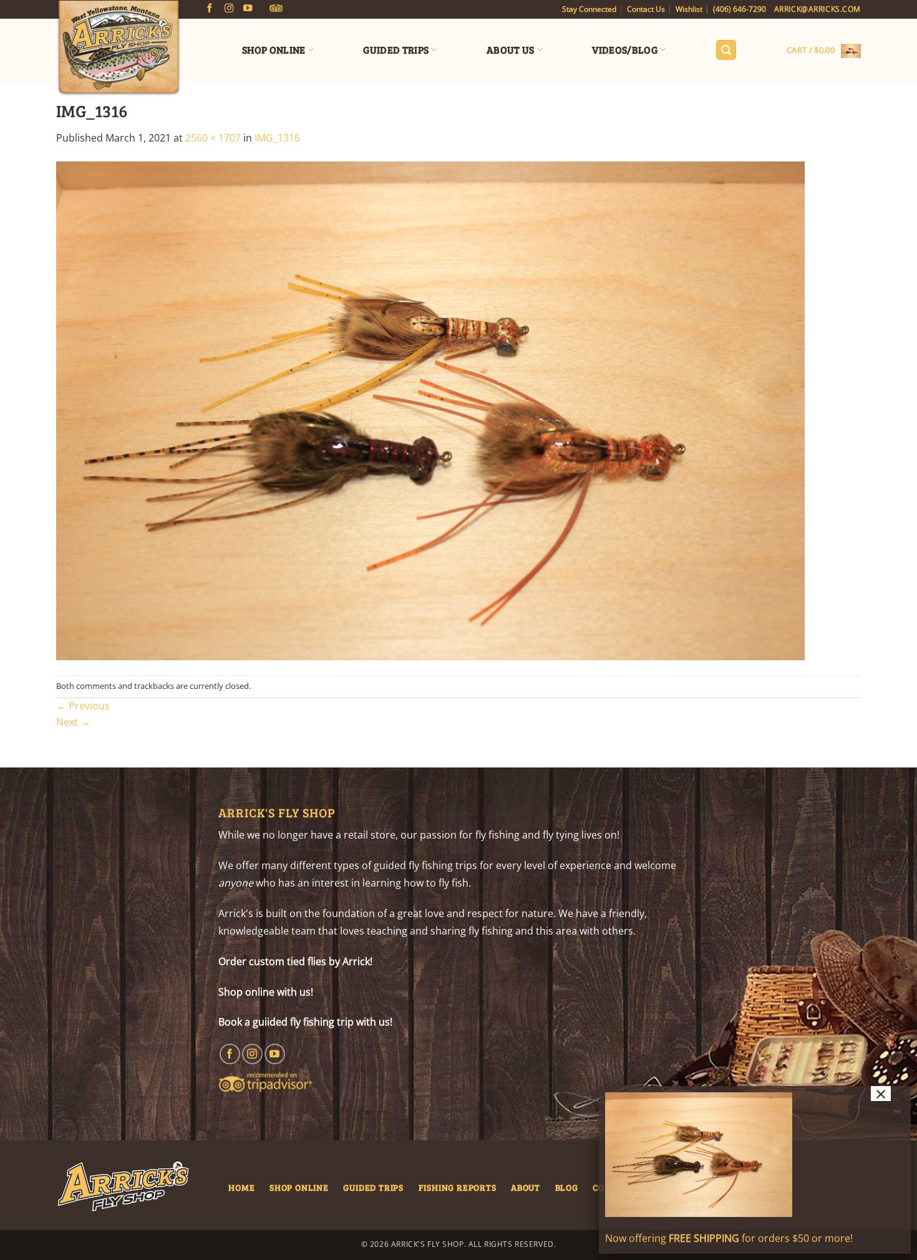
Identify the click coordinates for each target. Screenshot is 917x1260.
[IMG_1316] (430, 409)
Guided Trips (396, 49)
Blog (566, 1187)
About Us (511, 49)
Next (73, 722)
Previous (83, 706)
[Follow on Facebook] (209, 9)
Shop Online (274, 49)
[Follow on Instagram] (229, 9)
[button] (726, 50)
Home (241, 1187)
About (525, 1187)
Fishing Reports (458, 1187)
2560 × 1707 (213, 138)
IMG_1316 (277, 138)
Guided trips (373, 1187)
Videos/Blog (624, 49)
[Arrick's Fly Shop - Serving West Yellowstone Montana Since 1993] (118, 49)
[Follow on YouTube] (247, 9)
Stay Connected (589, 9)
